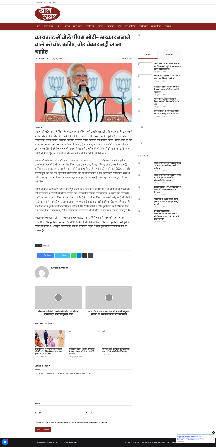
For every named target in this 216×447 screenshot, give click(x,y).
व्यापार (168, 26)
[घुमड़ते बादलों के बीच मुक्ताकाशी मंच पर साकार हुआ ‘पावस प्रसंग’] (145, 114)
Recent (147, 54)
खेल (120, 26)
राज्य (100, 26)
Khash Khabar (42, 59)
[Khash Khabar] (47, 13)
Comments (169, 54)
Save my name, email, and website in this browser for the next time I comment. (72, 422)
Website (89, 413)
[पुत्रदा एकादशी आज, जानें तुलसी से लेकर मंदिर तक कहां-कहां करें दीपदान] (145, 190)
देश (59, 26)
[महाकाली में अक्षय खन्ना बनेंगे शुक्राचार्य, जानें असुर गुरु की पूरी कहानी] (145, 202)
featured (46, 245)
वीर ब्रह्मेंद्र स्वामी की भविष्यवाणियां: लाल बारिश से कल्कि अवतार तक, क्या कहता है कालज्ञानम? (166, 215)
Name (38, 403)
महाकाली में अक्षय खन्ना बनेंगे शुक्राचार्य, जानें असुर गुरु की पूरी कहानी (166, 202)
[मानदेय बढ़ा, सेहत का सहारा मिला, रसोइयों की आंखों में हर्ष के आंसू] (117, 338)
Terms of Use (147, 442)
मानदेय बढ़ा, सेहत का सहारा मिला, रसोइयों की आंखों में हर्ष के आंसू (116, 350)
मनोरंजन (143, 26)
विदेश (67, 26)
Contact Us (136, 442)
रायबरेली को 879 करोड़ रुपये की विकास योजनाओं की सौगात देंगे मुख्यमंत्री (81, 351)
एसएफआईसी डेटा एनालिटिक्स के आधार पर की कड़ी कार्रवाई (167, 77)
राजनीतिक (156, 26)
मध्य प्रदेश (77, 26)
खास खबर (48, 26)
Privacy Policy (159, 442)
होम (38, 26)
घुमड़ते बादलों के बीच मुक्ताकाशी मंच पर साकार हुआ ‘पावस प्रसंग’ (166, 112)
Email (38, 413)
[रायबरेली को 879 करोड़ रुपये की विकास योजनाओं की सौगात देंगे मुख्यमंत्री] (84, 338)
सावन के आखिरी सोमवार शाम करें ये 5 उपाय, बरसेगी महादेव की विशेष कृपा (167, 165)
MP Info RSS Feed (173, 442)
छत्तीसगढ (90, 26)
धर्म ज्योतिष (130, 26)
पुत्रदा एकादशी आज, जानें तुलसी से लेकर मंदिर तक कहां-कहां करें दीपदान (167, 190)
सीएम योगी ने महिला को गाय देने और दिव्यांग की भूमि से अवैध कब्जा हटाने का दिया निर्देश (48, 351)
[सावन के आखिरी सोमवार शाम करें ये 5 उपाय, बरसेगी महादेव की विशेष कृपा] (145, 166)
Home (127, 442)
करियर (111, 26)
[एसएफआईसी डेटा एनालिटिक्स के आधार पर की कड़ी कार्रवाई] (145, 79)
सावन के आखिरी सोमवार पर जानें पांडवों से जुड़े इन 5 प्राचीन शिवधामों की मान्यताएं (167, 178)
